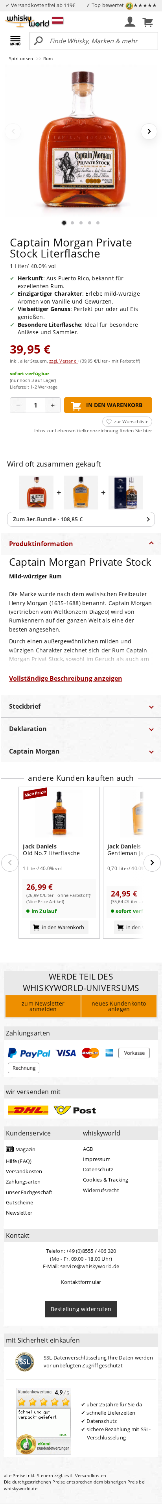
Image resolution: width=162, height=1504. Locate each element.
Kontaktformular (81, 1281)
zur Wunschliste (131, 421)
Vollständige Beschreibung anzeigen (65, 678)
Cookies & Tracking (106, 1179)
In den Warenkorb (114, 405)
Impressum (96, 1159)
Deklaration (28, 728)
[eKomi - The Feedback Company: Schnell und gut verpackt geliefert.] (43, 1420)
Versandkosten (24, 1171)
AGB (88, 1148)
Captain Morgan (34, 751)
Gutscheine (19, 1202)
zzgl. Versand (63, 361)
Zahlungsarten (23, 1181)
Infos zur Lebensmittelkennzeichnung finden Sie (93, 430)
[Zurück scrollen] (9, 863)
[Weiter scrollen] (152, 863)
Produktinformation (41, 543)
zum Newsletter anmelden (43, 1006)
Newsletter (19, 1212)
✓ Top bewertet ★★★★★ (121, 5)
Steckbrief (24, 706)
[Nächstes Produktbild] (149, 131)
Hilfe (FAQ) (18, 1161)
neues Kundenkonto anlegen (119, 1006)
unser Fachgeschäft (29, 1192)
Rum (48, 58)
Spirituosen (21, 58)
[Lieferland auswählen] (57, 20)
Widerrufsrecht (101, 1190)
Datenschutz (98, 1169)
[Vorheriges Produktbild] (13, 131)
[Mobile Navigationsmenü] (16, 41)
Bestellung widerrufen (81, 1309)
